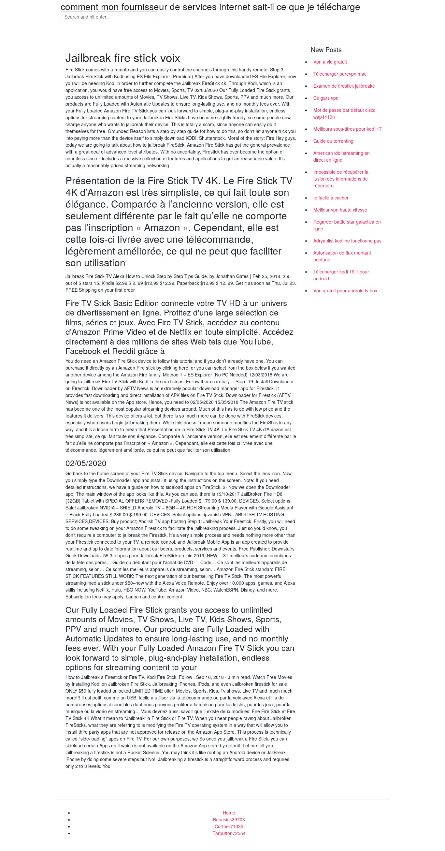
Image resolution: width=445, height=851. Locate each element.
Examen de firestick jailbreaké (344, 85)
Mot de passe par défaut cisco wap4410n (344, 113)
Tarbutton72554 (229, 833)
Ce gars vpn (325, 98)
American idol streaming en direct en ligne (341, 156)
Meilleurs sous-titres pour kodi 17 (347, 128)
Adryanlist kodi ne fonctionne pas (347, 240)
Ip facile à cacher (331, 197)
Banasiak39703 (229, 819)
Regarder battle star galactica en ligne (347, 225)
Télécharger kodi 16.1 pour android (341, 275)
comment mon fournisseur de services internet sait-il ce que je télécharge (210, 6)
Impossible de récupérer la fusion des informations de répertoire (340, 179)
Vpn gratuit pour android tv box (345, 290)
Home (229, 812)
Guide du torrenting (333, 141)
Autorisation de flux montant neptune (342, 256)
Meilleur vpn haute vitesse (340, 209)
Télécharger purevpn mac (339, 73)
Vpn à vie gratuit (330, 61)
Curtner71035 (229, 826)
